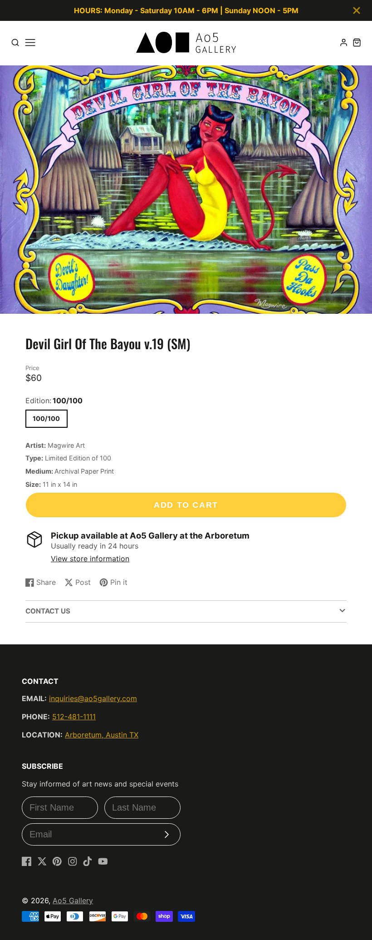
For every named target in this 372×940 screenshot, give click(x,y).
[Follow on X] (42, 861)
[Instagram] (73, 861)
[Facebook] (27, 861)
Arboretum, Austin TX (101, 734)
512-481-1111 (74, 716)
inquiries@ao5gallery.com (93, 698)
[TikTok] (88, 861)
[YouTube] (103, 861)
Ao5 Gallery (73, 900)
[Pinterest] (57, 861)
